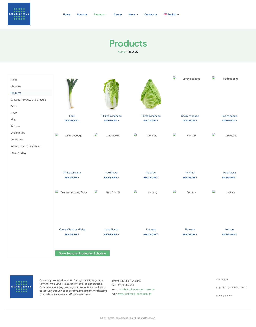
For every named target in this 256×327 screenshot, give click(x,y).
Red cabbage (229, 115)
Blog (13, 119)
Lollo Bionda (112, 229)
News (14, 112)
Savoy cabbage (190, 115)
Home (121, 51)
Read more (71, 120)
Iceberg (151, 229)
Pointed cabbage (151, 115)
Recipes (15, 126)
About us (16, 86)
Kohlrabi (190, 172)
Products (16, 93)
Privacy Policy (18, 152)
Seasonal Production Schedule (28, 99)
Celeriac (151, 172)
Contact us (17, 139)
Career (14, 106)
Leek (72, 115)
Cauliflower (111, 172)
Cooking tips (18, 132)
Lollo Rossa (229, 172)
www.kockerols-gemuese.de (135, 293)
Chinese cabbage (111, 115)
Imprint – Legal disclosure (26, 146)
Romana (190, 229)
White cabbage (72, 172)
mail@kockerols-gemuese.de (137, 289)
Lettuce (229, 229)
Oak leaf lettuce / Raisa (72, 229)
